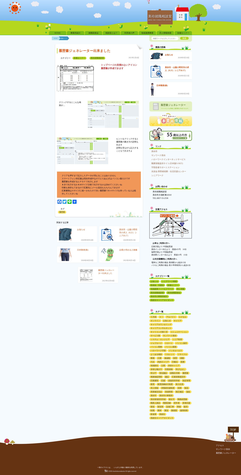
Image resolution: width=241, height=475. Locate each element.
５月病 (153, 317)
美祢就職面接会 (174, 293)
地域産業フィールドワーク (162, 289)
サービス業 (155, 336)
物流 (186, 388)
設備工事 (170, 407)
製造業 (160, 407)
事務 (152, 358)
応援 (163, 381)
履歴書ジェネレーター (226, 453)
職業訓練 (167, 403)
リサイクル (182, 354)
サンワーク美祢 (158, 155)
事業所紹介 (76, 33)
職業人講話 (155, 403)
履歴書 (62, 212)
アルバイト (171, 317)
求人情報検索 (165, 33)
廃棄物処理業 (156, 377)
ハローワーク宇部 (158, 351)
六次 (152, 362)
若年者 (176, 403)
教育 (152, 384)
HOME (57, 33)
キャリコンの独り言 (159, 332)
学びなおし (180, 369)
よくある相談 (156, 354)
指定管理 (186, 381)
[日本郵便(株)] (152, 89)
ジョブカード (156, 343)
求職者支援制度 (167, 388)
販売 (186, 407)
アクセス (220, 445)
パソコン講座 (170, 347)
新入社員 (179, 384)
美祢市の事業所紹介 (159, 296)
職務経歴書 (182, 399)
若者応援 (186, 403)
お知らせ (169, 55)
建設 (167, 377)
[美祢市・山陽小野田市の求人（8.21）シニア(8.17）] (156, 71)
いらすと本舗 (119, 467)
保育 (175, 358)
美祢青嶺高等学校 (158, 399)
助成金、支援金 (157, 285)
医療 (183, 362)
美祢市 (154, 151)
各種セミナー (183, 33)
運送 (166, 410)
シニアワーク (157, 175)
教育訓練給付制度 (165, 384)
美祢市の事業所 (166, 396)
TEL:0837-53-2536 (160, 198)
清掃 (179, 388)
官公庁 (153, 373)
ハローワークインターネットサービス (168, 159)
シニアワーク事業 (169, 281)
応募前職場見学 (178, 377)
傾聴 (182, 358)
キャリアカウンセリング (161, 324)
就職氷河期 (174, 373)
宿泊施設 (163, 373)
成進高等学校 (173, 381)
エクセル (182, 317)
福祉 (188, 392)
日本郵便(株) (162, 85)
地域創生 (154, 366)
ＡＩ (161, 317)
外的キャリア (173, 366)
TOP (233, 429)
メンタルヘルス (175, 351)
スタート (169, 343)
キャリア (177, 321)
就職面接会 (93, 33)
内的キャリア (163, 362)
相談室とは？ (111, 33)
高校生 (162, 414)
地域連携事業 (147, 33)
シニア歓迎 (177, 339)
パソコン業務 (156, 347)
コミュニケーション (179, 332)
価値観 (167, 358)
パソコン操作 (181, 343)
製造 (152, 407)
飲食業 (153, 414)
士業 (163, 366)
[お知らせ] (156, 56)
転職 (152, 410)
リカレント (169, 354)
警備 (179, 407)
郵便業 (174, 410)
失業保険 (169, 369)
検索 (184, 38)
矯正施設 (179, 392)
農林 (159, 410)
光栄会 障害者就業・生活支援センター (168, 171)
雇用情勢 (184, 410)
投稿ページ (64, 38)
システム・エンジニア (160, 339)
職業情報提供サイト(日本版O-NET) (167, 163)
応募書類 (154, 381)
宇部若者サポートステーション (165, 167)
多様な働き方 (156, 369)
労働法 (175, 362)
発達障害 (169, 392)
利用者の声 (129, 33)
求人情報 (180, 289)
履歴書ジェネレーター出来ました (85, 51)
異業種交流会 (156, 392)
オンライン (155, 321)
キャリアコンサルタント (161, 328)
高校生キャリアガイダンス (162, 300)
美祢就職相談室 (97, 58)
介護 (159, 358)
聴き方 (171, 399)
